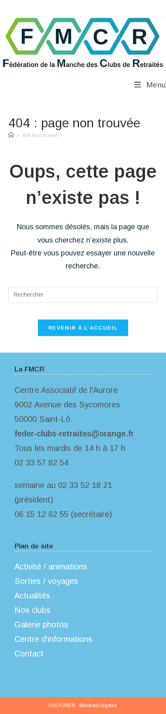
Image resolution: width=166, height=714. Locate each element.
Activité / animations (51, 566)
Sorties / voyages (46, 581)
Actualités (32, 595)
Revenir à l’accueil (83, 328)
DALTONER (62, 705)
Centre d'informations (53, 639)
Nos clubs (32, 610)
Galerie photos (41, 624)
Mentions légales (98, 705)
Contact (29, 653)
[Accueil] (11, 135)
